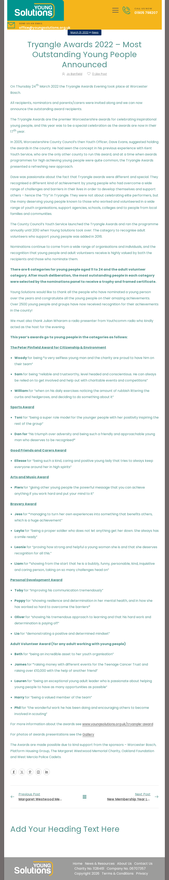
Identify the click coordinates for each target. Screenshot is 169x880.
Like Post (99, 74)
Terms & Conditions (118, 873)
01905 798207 (146, 13)
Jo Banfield (74, 74)
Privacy (142, 873)
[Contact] (128, 10)
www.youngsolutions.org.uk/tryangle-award (117, 724)
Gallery (88, 734)
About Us (124, 863)
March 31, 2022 (79, 32)
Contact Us (143, 863)
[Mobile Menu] (115, 10)
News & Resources (100, 863)
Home (77, 863)
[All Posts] (84, 797)
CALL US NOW (143, 8)
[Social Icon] (13, 772)
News (95, 32)
